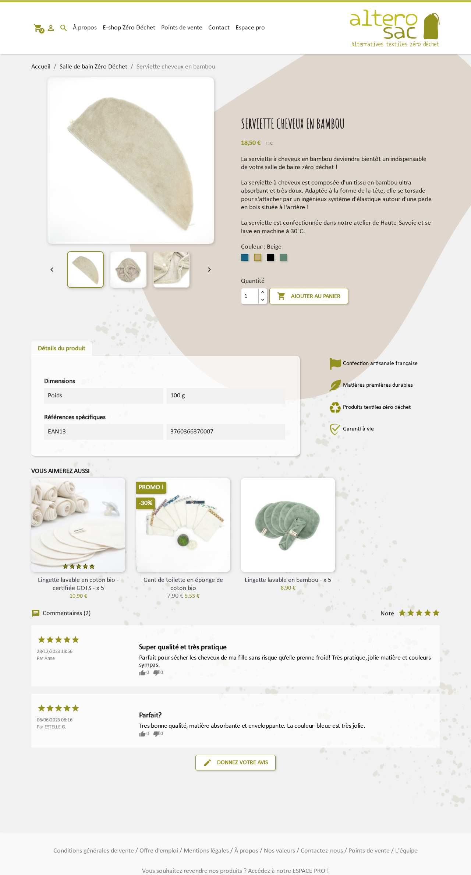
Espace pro (250, 28)
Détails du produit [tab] (61, 348)
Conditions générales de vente (94, 850)
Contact (219, 28)
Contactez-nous (322, 850)
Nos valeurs (280, 850)
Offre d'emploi (159, 850)
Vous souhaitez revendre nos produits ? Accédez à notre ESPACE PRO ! (235, 871)
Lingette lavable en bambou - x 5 (288, 580)
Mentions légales (207, 850)
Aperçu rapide (183, 564)
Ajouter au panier (308, 296)
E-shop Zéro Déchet (129, 28)
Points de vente (181, 28)
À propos (85, 28)
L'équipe (406, 850)
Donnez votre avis (235, 762)
